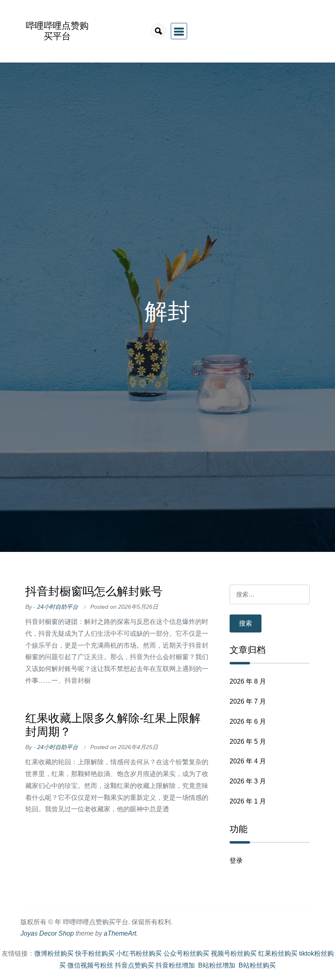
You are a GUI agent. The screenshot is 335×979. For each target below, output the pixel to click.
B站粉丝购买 (257, 965)
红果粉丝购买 (277, 953)
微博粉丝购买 (54, 953)
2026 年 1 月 (248, 801)
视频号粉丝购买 (234, 953)
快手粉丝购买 (94, 953)
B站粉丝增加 (216, 965)
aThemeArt (120, 933)
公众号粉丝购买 (186, 953)
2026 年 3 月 (248, 781)
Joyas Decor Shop (47, 933)
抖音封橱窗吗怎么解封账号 (94, 591)
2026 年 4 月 (248, 761)
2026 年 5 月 (248, 741)
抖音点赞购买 (134, 965)
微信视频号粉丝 (90, 965)
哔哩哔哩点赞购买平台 (57, 30)
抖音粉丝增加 (175, 965)
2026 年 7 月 (248, 701)
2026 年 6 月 (248, 721)
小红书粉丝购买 (139, 953)
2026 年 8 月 (248, 681)
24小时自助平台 (57, 606)
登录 (236, 860)
